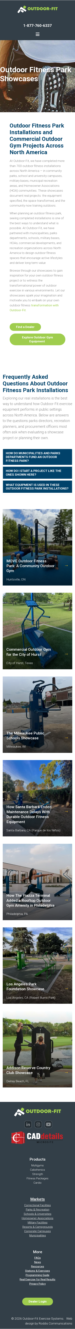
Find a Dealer (25, 327)
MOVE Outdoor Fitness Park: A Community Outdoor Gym (30, 566)
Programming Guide (37, 1275)
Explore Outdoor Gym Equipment (37, 339)
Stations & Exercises (37, 1270)
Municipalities (37, 1235)
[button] (37, 457)
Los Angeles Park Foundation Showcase (25, 986)
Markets (37, 1199)
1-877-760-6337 (37, 25)
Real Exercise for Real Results (37, 1279)
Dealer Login (38, 1301)
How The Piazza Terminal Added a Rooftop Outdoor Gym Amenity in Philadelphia (30, 900)
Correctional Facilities (37, 1205)
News (37, 1262)
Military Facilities (38, 1222)
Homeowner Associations (37, 1218)
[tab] (37, 457)
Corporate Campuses (37, 1231)
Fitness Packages (37, 1178)
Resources (37, 1266)
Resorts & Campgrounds (37, 1227)
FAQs (37, 1257)
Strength (37, 1174)
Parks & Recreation (37, 1209)
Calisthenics (37, 1169)
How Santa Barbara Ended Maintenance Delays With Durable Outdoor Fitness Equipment (29, 814)
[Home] (37, 9)
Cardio (37, 1182)
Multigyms (37, 1165)
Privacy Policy (37, 1283)
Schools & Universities (37, 1214)
